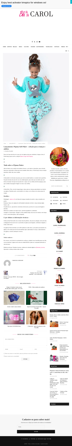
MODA (20, 46)
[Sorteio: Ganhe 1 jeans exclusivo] (14, 298)
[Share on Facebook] (30, 255)
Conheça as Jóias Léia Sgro (63, 392)
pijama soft (12, 199)
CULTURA (26, 46)
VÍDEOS (63, 46)
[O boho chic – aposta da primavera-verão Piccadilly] (36, 317)
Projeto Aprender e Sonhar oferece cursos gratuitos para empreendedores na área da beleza (64, 347)
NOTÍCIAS (56, 46)
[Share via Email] (34, 255)
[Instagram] (37, 41)
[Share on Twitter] (31, 255)
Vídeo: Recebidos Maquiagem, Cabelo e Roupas (58, 338)
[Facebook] (32, 41)
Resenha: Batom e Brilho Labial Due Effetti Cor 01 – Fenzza (59, 315)
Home (5, 143)
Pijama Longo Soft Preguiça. (26, 156)
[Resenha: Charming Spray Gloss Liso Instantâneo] (54, 358)
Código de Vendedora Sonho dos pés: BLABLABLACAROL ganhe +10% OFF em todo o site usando (54, 383)
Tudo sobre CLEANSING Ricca (14, 326)
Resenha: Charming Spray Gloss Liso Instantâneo (64, 358)
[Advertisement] (36, 30)
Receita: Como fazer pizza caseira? (64, 323)
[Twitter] (34, 41)
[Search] (68, 51)
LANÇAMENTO (12, 143)
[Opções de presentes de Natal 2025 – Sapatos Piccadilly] (36, 298)
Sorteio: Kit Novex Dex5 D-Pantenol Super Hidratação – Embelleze (59, 331)
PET (67, 46)
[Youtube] (39, 41)
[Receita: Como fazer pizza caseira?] (54, 324)
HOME (4, 46)
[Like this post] (28, 255)
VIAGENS (33, 46)
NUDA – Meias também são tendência (37, 287)
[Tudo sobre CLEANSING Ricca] (14, 317)
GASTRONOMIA (40, 46)
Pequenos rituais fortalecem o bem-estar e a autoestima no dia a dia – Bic (59, 372)
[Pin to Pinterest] (33, 255)
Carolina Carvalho (9, 151)
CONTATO (9, 46)
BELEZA (15, 46)
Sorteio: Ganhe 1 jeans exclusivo (14, 306)
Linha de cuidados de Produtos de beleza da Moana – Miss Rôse (64, 380)
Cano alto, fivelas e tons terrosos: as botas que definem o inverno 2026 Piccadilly (54, 394)
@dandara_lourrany (40, 247)
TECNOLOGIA (49, 46)
